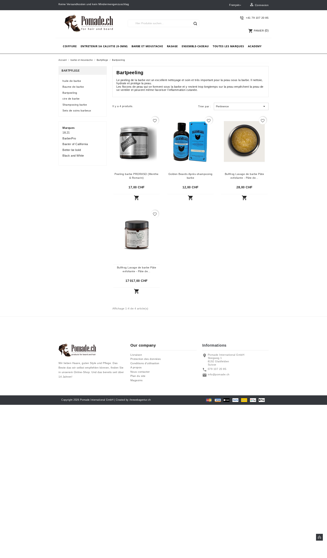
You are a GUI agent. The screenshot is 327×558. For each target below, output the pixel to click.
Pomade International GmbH (97, 399)
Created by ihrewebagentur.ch (133, 399)
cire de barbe (71, 98)
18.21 (66, 132)
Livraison (136, 354)
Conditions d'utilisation (144, 363)
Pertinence (241, 106)
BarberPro (69, 138)
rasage (172, 46)
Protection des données (145, 358)
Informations (214, 345)
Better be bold (71, 149)
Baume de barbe (73, 86)
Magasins (136, 380)
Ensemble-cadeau (195, 46)
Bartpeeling (69, 92)
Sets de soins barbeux (76, 110)
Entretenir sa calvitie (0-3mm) (104, 46)
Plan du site (138, 375)
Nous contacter (140, 371)
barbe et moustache (147, 46)
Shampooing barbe (74, 104)
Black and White (73, 155)
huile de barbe (71, 80)
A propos (136, 367)
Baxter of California (75, 144)
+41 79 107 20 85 (257, 17)
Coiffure (70, 46)
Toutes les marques (228, 46)
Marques (68, 127)
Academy (255, 46)
